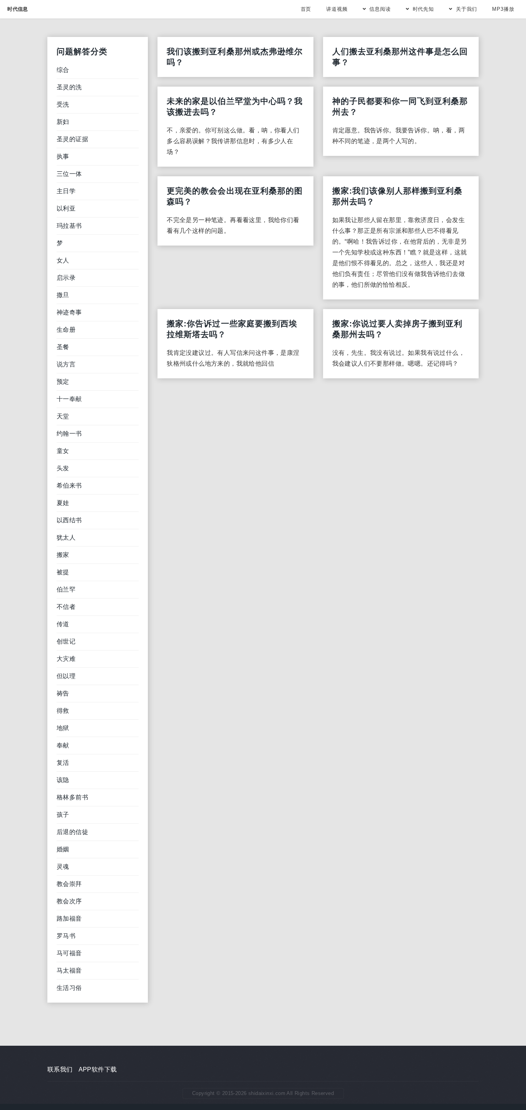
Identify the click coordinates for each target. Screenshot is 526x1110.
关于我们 (466, 9)
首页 (306, 9)
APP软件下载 (98, 1069)
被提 (63, 572)
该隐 (63, 780)
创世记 (66, 641)
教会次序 (69, 901)
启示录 (66, 277)
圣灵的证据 (72, 139)
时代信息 (17, 9)
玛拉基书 (69, 225)
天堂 (63, 416)
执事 (63, 156)
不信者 (66, 606)
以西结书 (69, 520)
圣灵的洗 (69, 87)
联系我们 (60, 1069)
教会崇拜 (69, 884)
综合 (63, 70)
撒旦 (63, 295)
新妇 (63, 122)
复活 (63, 762)
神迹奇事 (69, 312)
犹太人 (66, 537)
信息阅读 (380, 9)
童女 (63, 451)
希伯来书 (69, 485)
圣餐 (63, 347)
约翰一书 (69, 433)
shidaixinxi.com (266, 1093)
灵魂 (63, 866)
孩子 (63, 814)
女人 (63, 260)
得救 (63, 710)
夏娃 (63, 503)
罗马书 (66, 936)
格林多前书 (72, 797)
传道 (63, 624)
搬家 (63, 555)
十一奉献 (69, 399)
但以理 (66, 676)
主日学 (66, 191)
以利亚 (66, 208)
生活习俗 (69, 988)
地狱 (63, 728)
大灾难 (66, 658)
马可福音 (69, 953)
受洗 (63, 104)
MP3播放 (503, 9)
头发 (63, 468)
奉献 (63, 745)
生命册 (66, 329)
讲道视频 (337, 9)
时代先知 (423, 9)
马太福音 (69, 970)
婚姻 (63, 849)
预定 (63, 381)
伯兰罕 (66, 589)
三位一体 (69, 174)
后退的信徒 (72, 832)
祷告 (63, 693)
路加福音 (69, 918)
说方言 (66, 364)
